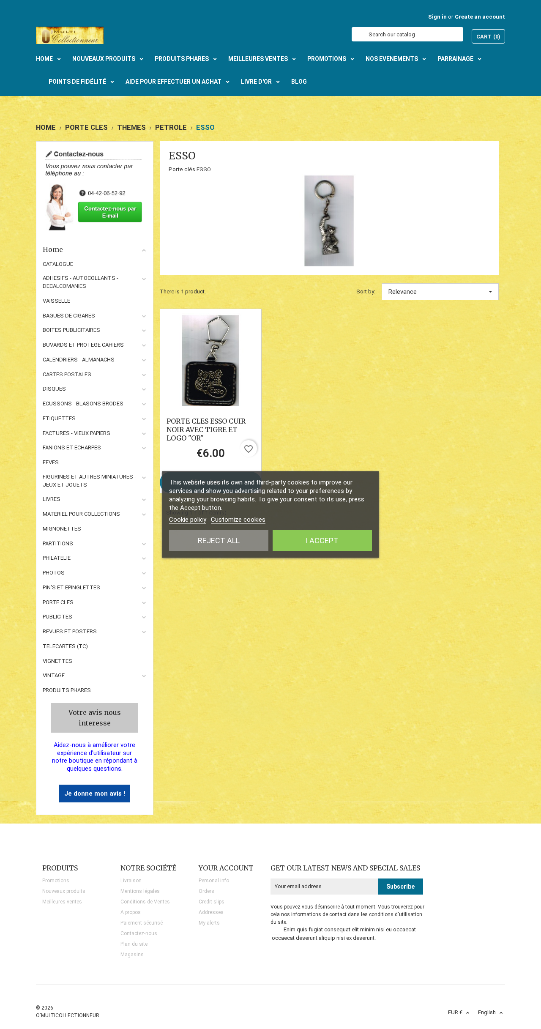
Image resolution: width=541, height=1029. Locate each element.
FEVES (51, 462)
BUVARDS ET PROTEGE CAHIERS (83, 345)
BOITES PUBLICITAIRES (71, 330)
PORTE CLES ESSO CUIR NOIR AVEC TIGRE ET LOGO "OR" (206, 429)
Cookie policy (187, 519)
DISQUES (54, 389)
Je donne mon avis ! (94, 793)
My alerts (209, 923)
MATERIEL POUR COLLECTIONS (81, 514)
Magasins (132, 955)
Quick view (211, 359)
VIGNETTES (57, 661)
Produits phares (67, 690)
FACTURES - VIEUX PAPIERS (76, 433)
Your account (226, 868)
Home (53, 249)
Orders (206, 891)
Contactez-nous (138, 933)
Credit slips (211, 902)
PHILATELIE (57, 558)
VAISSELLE (56, 301)
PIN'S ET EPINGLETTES (71, 587)
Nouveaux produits (63, 891)
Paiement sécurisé (141, 923)
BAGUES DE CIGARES (69, 315)
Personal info (214, 881)
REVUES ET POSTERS (70, 631)
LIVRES (51, 499)
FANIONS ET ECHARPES (72, 447)
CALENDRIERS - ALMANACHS (79, 359)
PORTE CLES (58, 602)
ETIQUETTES (59, 418)
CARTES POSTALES (67, 374)
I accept (322, 540)
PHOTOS (54, 572)
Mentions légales (140, 891)
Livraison (131, 881)
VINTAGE (54, 675)
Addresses (211, 912)
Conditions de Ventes (145, 902)
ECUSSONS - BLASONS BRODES (83, 403)
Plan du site (134, 944)
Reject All (219, 540)
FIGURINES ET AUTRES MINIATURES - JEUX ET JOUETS (89, 480)
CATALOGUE (58, 264)
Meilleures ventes (62, 902)
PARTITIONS (58, 543)
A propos (130, 912)
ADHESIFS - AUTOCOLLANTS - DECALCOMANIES (80, 282)
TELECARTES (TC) (65, 646)
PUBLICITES (57, 616)
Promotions (55, 881)
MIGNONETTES (62, 528)
